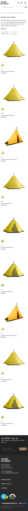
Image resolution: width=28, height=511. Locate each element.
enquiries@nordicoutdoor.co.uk (11, 473)
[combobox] (14, 7)
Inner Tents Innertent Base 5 (7, 247)
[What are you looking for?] (26, 7)
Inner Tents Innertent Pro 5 (7, 379)
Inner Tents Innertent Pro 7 (7, 203)
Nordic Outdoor (6, 506)
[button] (21, 3)
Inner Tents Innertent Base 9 (7, 423)
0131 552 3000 (8, 471)
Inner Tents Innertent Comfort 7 (8, 115)
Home (2, 13)
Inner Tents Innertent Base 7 (7, 291)
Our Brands (7, 13)
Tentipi (12, 13)
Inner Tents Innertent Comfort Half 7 (9, 335)
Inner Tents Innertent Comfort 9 (8, 71)
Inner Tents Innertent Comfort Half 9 (9, 159)
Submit (23, 449)
